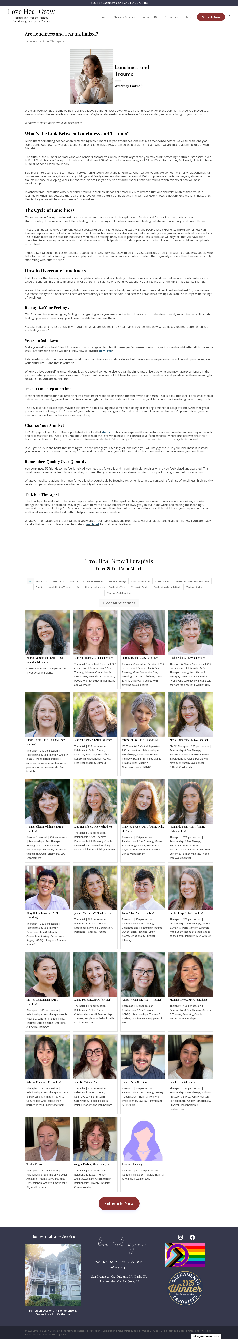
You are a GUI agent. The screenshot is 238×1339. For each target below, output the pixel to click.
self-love (105, 351)
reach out (92, 524)
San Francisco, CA (103, 1276)
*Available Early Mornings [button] (119, 593)
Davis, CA (140, 1276)
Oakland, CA (124, 1276)
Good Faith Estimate (172, 1330)
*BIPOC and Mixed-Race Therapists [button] (192, 581)
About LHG (150, 17)
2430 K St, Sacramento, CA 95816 (110, 3)
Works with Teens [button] (117, 587)
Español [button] (40, 587)
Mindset (107, 432)
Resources (171, 17)
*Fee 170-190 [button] (58, 581)
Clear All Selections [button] (119, 603)
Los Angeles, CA (110, 1281)
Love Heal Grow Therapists (46, 41)
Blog (189, 17)
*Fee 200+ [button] (73, 581)
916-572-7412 (140, 3)
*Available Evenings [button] (117, 581)
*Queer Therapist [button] (163, 581)
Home (101, 17)
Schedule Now (211, 17)
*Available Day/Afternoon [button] (60, 587)
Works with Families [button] (140, 587)
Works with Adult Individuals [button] (167, 587)
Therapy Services (124, 17)
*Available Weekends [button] (93, 581)
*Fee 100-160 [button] (42, 581)
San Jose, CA (131, 1281)
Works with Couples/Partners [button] (91, 587)
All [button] (30, 581)
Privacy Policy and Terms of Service (138, 1330)
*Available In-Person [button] (140, 581)
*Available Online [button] (194, 587)
